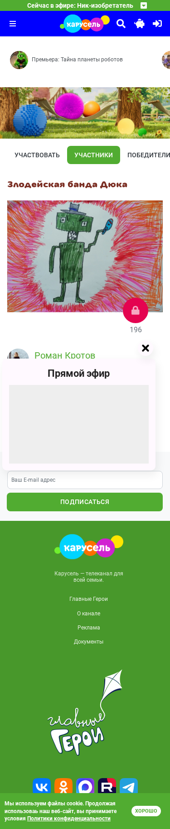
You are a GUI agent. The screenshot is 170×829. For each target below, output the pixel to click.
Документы (88, 642)
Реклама (89, 627)
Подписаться (84, 501)
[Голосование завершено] (135, 310)
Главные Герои (88, 599)
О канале (88, 613)
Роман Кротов (64, 355)
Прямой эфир (79, 373)
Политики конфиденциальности (69, 818)
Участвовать (37, 155)
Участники (93, 155)
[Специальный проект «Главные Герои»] (85, 712)
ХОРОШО (146, 811)
